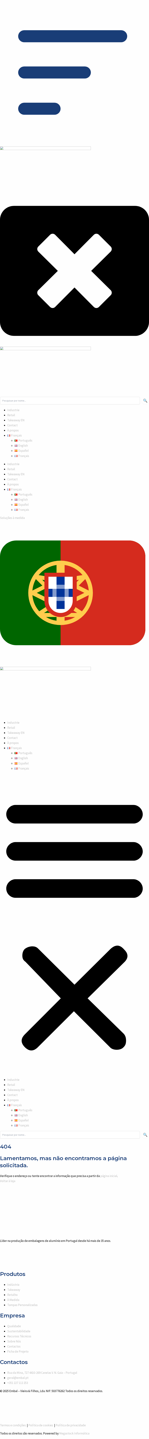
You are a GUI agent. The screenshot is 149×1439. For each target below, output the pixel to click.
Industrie (13, 723)
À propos (13, 743)
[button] (14, 748)
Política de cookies (41, 1425)
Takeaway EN (16, 733)
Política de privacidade (71, 1425)
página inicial (108, 1176)
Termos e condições (13, 1425)
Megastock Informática (74, 1433)
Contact (12, 738)
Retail (11, 728)
